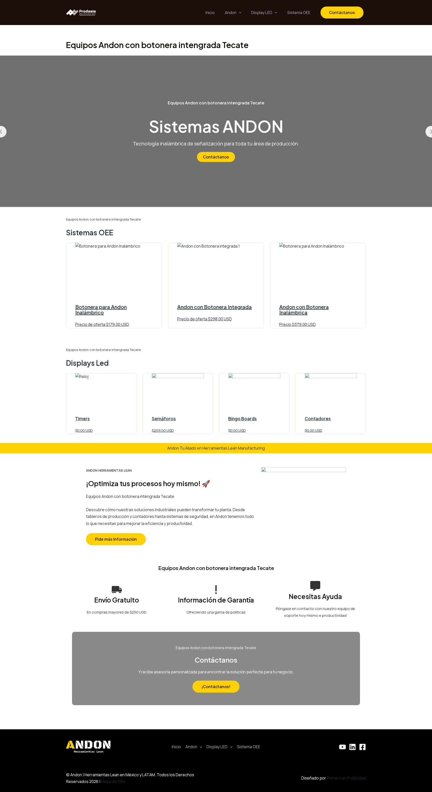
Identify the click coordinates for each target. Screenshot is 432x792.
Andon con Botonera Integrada (214, 307)
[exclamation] (216, 589)
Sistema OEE (298, 12)
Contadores (318, 418)
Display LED (261, 12)
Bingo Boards (242, 418)
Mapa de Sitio (113, 781)
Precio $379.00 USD (297, 324)
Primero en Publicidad (346, 778)
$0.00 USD (84, 430)
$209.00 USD (163, 430)
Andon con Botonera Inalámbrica (304, 309)
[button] (116, 539)
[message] (315, 586)
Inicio (210, 12)
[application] (239, 12)
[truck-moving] (116, 589)
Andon (230, 12)
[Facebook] (362, 746)
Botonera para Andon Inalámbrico (101, 309)
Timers (82, 418)
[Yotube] (342, 746)
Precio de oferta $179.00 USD (102, 324)
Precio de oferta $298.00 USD (204, 319)
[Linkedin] (352, 746)
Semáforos (164, 418)
